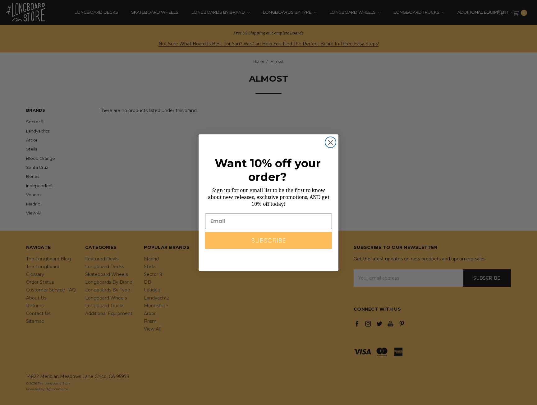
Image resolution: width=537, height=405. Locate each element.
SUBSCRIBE (268, 240)
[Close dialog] (330, 142)
